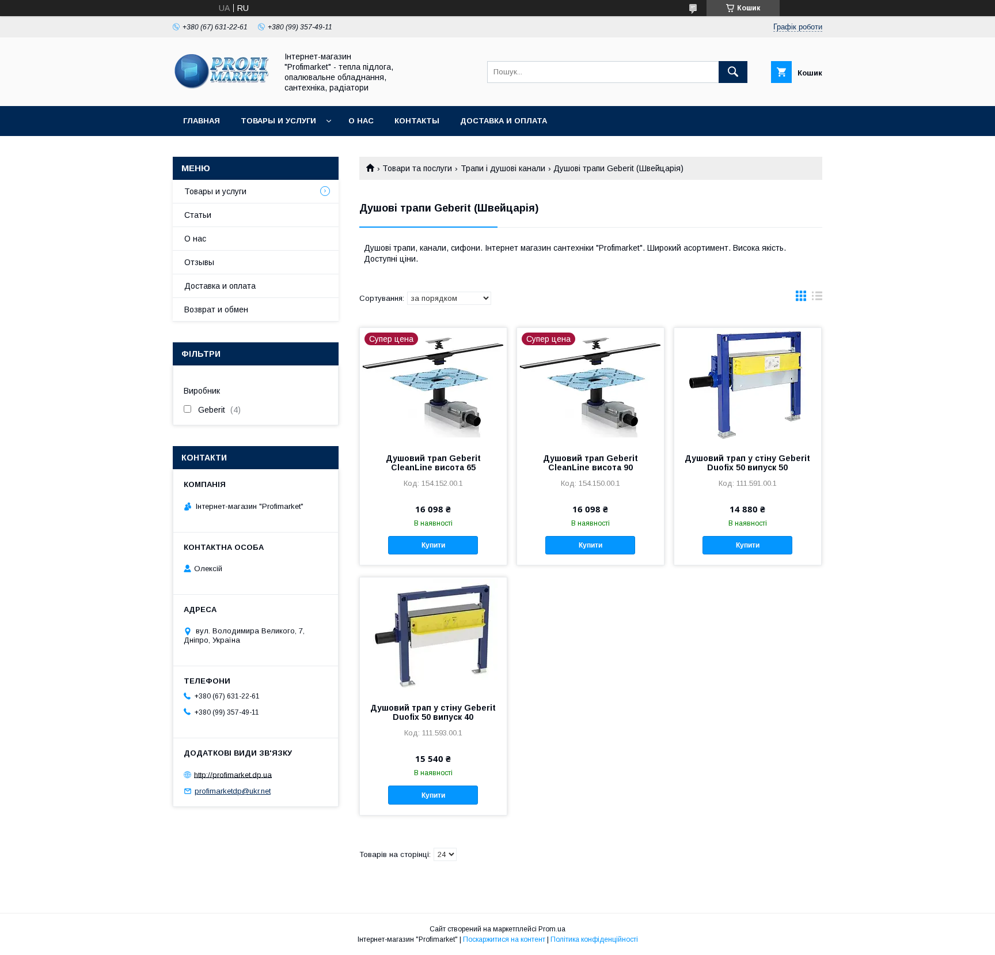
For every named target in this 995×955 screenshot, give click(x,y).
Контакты (416, 120)
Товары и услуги (278, 120)
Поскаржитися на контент (504, 939)
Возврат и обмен (216, 309)
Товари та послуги (417, 168)
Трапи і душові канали (503, 168)
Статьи (197, 215)
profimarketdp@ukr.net (233, 791)
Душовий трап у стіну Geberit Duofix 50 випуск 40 (433, 712)
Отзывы (199, 262)
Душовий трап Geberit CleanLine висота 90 (590, 463)
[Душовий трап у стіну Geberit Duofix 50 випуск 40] (433, 635)
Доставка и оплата (503, 120)
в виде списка (817, 298)
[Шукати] (733, 72)
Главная (201, 120)
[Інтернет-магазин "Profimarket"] (222, 91)
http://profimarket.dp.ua (233, 774)
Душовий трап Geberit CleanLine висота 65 (433, 463)
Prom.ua (551, 929)
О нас (361, 120)
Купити (433, 545)
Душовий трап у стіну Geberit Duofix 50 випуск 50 (747, 463)
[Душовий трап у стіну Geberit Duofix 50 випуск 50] (747, 385)
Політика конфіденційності (594, 939)
